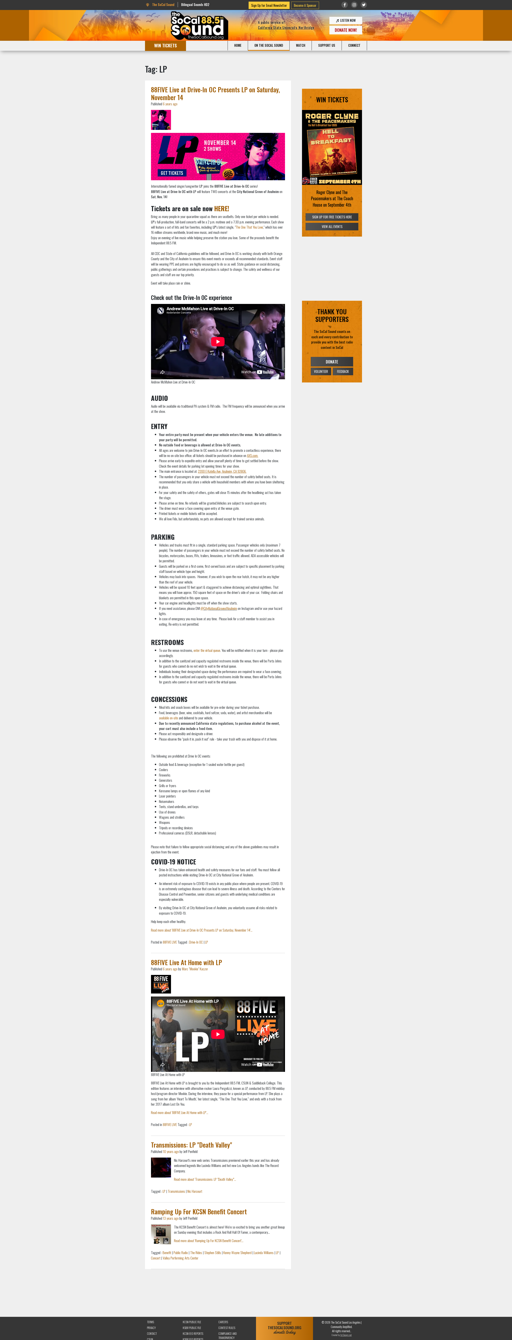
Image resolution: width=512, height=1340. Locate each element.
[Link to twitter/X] (364, 5)
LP (206, 942)
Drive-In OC (196, 942)
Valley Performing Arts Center (180, 1257)
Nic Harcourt (194, 1191)
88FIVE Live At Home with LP (186, 962)
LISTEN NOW (347, 20)
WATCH (300, 45)
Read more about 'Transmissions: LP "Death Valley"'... (205, 1179)
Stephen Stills (212, 1252)
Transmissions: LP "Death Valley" (191, 1144)
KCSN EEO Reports (193, 1333)
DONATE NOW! (346, 30)
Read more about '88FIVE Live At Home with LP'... (179, 1112)
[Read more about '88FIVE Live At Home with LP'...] (161, 984)
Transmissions (176, 1191)
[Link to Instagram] (354, 5)
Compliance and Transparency (227, 1335)
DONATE (332, 368)
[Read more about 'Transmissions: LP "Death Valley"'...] (161, 1168)
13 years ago (171, 1218)
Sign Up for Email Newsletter (269, 5)
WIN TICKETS (165, 45)
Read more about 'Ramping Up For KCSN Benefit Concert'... (208, 1240)
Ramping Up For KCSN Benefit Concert (199, 1211)
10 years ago (171, 1151)
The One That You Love (249, 227)
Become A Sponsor (305, 5)
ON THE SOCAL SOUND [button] (268, 45)
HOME (237, 45)
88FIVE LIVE (170, 942)
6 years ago (170, 103)
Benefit (167, 1252)
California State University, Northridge (286, 27)
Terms (150, 1322)
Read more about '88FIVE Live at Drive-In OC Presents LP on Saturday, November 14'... (201, 930)
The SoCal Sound (162, 4)
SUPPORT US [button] (326, 45)
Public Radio (181, 1252)
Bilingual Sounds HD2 (195, 4)
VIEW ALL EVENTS (332, 233)
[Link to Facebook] (344, 5)
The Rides (196, 1252)
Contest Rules (226, 1328)
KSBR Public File (192, 1328)
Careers (223, 1322)
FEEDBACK (343, 377)
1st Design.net (346, 1335)
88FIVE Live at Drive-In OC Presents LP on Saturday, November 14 (215, 93)
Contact (152, 1333)
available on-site (168, 717)
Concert (155, 1257)
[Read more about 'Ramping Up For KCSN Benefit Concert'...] (161, 1234)
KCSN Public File (192, 1322)
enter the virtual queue (207, 650)
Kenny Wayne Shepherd (237, 1252)
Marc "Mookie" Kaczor (195, 968)
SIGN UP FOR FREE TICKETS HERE (332, 223)
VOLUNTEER (321, 377)
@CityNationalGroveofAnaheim (219, 608)
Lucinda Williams (264, 1252)
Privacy (151, 1328)
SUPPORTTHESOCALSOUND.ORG (284, 1327)
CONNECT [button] (354, 45)
